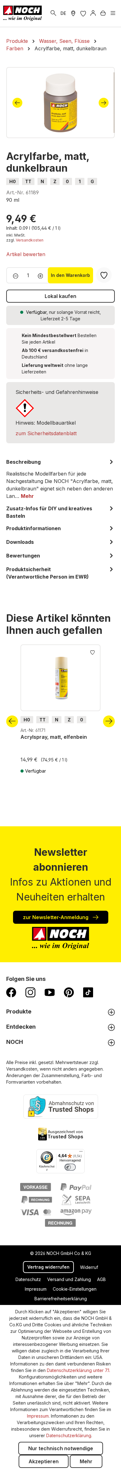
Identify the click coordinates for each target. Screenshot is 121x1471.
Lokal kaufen (60, 296)
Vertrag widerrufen (48, 1267)
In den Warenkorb (70, 275)
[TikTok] (88, 992)
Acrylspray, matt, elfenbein (53, 737)
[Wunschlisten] (83, 13)
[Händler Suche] (73, 13)
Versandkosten (29, 240)
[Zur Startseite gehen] (22, 13)
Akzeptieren (44, 1461)
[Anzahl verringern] (13, 275)
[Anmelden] (93, 13)
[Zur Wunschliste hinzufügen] (92, 651)
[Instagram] (30, 992)
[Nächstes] (104, 103)
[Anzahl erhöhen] (42, 275)
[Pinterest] (69, 992)
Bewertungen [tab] (23, 556)
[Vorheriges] (17, 103)
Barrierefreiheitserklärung (60, 1298)
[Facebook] (11, 992)
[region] (60, 102)
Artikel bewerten (25, 254)
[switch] (70, 1167)
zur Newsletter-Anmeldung (56, 917)
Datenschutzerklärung (68, 1435)
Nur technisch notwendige (60, 1448)
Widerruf (89, 1267)
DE (63, 13)
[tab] (60, 479)
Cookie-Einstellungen (74, 1289)
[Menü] (113, 13)
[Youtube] (50, 992)
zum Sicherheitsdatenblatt (46, 433)
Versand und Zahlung (69, 1279)
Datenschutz (28, 1279)
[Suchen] (53, 13)
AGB (101, 1279)
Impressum (36, 1289)
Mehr (86, 1461)
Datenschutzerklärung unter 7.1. (78, 1370)
